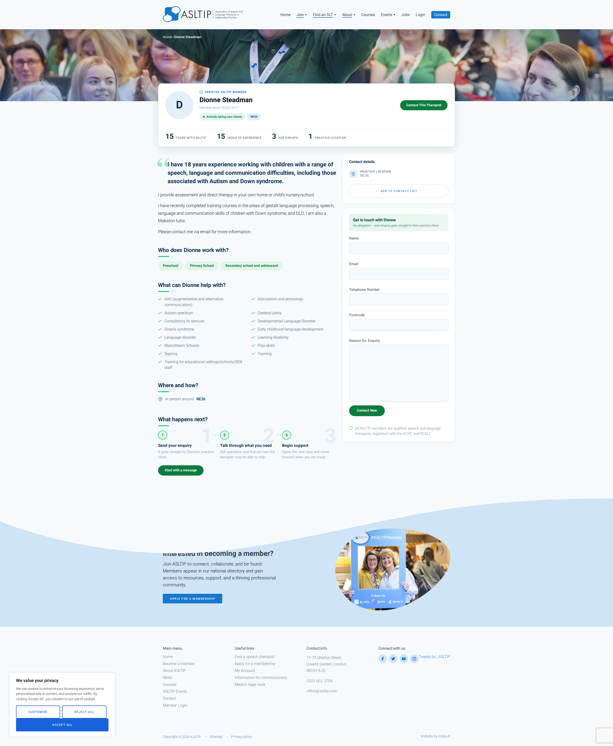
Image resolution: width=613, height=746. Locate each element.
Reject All (84, 712)
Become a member (179, 663)
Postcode (357, 315)
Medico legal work (250, 684)
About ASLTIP (174, 670)
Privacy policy (241, 737)
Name (354, 238)
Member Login (175, 705)
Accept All (62, 725)
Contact (440, 14)
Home (285, 14)
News (167, 677)
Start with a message (181, 470)
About (347, 14)
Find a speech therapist (254, 656)
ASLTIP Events (175, 691)
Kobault (444, 736)
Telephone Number (364, 289)
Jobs (405, 14)
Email (353, 264)
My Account (245, 670)
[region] (62, 704)
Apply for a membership (255, 663)
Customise (38, 712)
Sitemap (216, 737)
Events (386, 14)
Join (300, 14)
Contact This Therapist (423, 105)
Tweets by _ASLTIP (434, 656)
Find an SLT (323, 14)
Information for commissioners (261, 677)
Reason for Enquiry (364, 340)
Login (420, 14)
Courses (368, 14)
